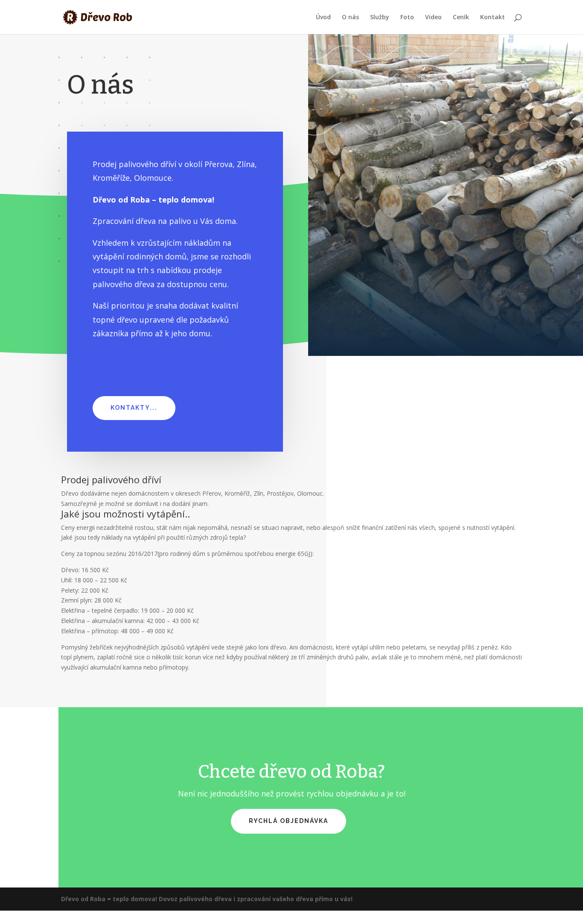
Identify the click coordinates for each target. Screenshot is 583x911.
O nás (350, 17)
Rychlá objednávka (288, 820)
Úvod (323, 17)
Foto (407, 17)
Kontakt (492, 17)
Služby (379, 17)
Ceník (461, 17)
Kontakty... (134, 407)
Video (433, 17)
